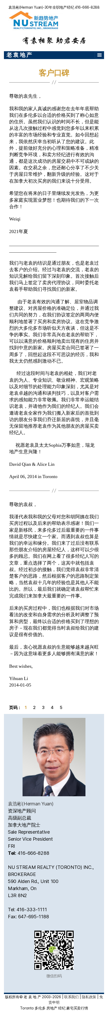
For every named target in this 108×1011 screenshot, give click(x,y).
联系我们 (71, 997)
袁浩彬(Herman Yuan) (30, 803)
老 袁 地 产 (19, 54)
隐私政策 (89, 997)
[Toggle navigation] (99, 55)
